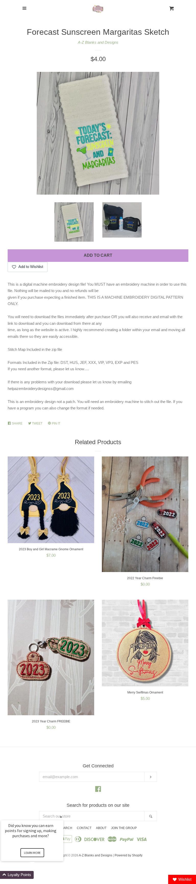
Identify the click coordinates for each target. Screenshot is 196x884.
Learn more (32, 853)
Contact (84, 828)
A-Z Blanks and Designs (98, 42)
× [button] (61, 816)
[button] (38, 875)
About (101, 828)
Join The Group (124, 828)
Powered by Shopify (128, 855)
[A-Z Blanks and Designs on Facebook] (98, 790)
